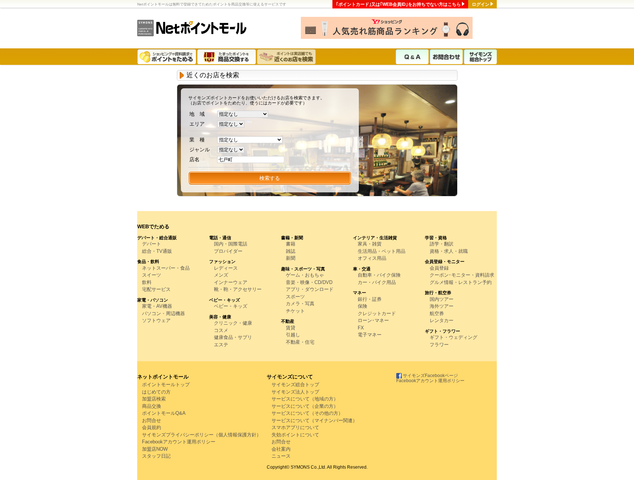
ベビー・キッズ (230, 306)
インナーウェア (230, 282)
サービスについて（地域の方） (305, 399)
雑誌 (290, 251)
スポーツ (295, 296)
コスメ (221, 330)
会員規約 (151, 427)
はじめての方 (156, 392)
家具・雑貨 (370, 244)
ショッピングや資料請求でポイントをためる (167, 56)
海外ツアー (441, 306)
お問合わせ (446, 56)
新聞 (290, 258)
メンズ (221, 275)
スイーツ (151, 275)
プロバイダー (228, 251)
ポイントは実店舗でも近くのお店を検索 (287, 56)
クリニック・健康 (233, 323)
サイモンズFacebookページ (430, 375)
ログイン (480, 4)
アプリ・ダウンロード (310, 289)
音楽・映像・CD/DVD (309, 282)
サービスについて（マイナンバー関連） (314, 420)
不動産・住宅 (300, 342)
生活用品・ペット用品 (381, 251)
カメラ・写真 (300, 303)
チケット (295, 311)
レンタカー (441, 320)
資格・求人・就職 (449, 251)
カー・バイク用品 (377, 282)
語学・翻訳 (441, 244)
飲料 (147, 282)
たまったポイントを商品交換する (227, 56)
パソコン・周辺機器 (163, 313)
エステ (221, 344)
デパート (151, 244)
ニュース (281, 456)
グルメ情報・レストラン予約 (461, 282)
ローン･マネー (373, 320)
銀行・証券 (370, 299)
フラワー (439, 344)
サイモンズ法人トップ (295, 392)
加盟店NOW (155, 449)
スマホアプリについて (295, 427)
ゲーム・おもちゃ (305, 275)
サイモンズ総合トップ (480, 56)
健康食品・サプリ (233, 337)
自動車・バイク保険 (379, 275)
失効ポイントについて (295, 434)
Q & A (412, 56)
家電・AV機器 (157, 306)
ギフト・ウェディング (453, 337)
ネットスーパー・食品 (166, 268)
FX (361, 328)
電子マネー (370, 334)
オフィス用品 (372, 258)
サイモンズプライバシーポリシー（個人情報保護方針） (201, 434)
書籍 (290, 244)
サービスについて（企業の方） (305, 406)
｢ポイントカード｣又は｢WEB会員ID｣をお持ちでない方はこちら (398, 4)
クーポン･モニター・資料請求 (462, 275)
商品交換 (151, 406)
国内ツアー (441, 299)
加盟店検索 (154, 399)
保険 (362, 306)
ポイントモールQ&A (164, 413)
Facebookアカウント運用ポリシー (178, 441)
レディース (226, 268)
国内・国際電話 (230, 244)
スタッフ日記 (156, 456)
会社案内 (281, 449)
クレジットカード (377, 313)
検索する (269, 178)
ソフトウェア (156, 320)
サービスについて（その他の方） (307, 413)
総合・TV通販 (157, 251)
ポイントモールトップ (166, 384)
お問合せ (151, 420)
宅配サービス (156, 289)
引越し (293, 334)
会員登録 (439, 268)
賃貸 (290, 328)
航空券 (437, 313)
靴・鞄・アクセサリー (238, 289)
